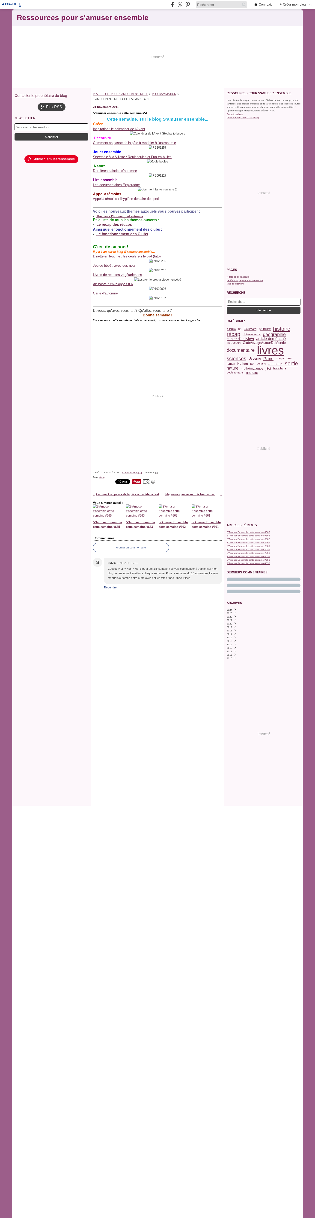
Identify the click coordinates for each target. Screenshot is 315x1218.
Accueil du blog (235, 114)
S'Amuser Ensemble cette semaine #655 (248, 563)
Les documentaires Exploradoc (116, 185)
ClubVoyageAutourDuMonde (264, 342)
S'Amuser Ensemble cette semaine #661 (248, 542)
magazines (284, 358)
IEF (252, 363)
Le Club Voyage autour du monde (245, 280)
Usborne (255, 358)
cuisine (261, 363)
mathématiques (252, 368)
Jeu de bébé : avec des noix (114, 265)
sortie (291, 363)
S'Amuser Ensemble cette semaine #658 (248, 553)
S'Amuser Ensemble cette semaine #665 (248, 532)
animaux (275, 364)
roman (231, 363)
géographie (274, 334)
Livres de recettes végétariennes (117, 275)
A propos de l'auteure (238, 276)
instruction (234, 342)
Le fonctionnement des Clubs (122, 234)
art (239, 328)
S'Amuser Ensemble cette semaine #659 (248, 549)
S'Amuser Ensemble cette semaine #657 (248, 556)
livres (270, 350)
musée (252, 372)
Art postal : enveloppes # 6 (113, 284)
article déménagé (271, 339)
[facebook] (172, 4)
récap (233, 334)
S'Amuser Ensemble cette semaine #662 (248, 539)
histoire (281, 329)
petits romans (235, 372)
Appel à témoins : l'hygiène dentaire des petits (127, 199)
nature (232, 368)
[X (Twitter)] (180, 4)
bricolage (279, 368)
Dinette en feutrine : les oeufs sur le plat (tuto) (127, 256)
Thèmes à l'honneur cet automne (119, 216)
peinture (265, 329)
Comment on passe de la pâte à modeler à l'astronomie (134, 143)
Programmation (164, 94)
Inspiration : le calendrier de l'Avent (119, 129)
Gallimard (250, 329)
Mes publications (235, 283)
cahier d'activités (240, 339)
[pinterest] (187, 4)
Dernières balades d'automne (115, 171)
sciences (236, 358)
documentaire (241, 350)
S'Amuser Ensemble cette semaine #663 (248, 535)
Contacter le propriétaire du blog (41, 96)
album (231, 329)
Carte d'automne (105, 293)
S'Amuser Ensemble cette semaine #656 (248, 560)
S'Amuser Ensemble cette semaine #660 (248, 546)
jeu (268, 368)
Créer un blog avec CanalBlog (243, 117)
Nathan (242, 363)
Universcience (252, 334)
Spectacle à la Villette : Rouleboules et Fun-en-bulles (132, 157)
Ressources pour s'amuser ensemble (120, 94)
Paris (268, 358)
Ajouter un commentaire (131, 547)
